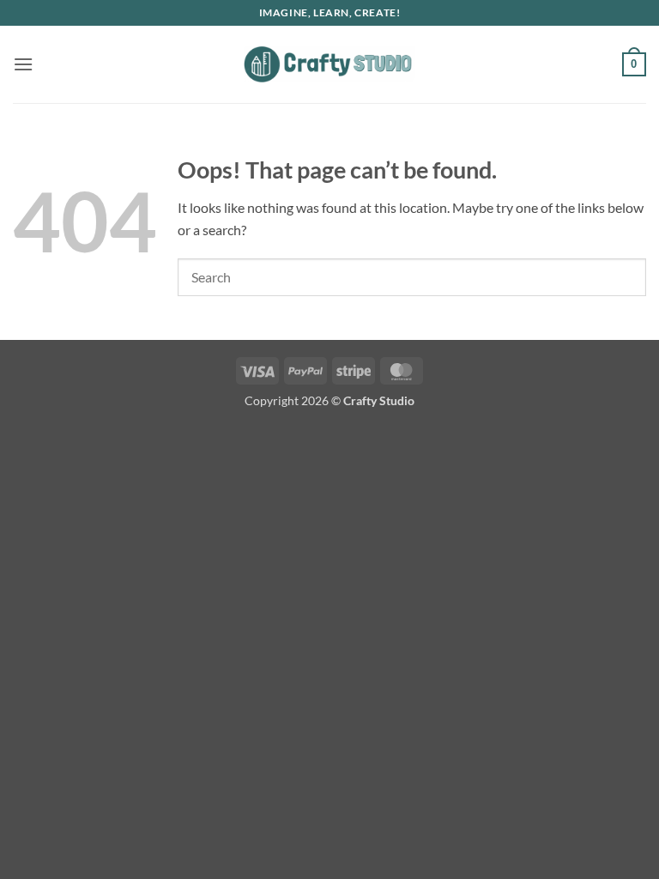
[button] (23, 64)
